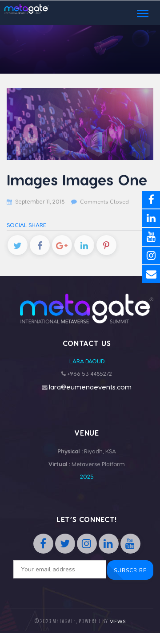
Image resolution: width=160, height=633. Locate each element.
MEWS (117, 621)
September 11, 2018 (40, 201)
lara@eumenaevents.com (90, 387)
